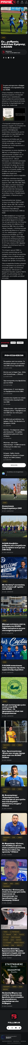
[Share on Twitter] (6, 58)
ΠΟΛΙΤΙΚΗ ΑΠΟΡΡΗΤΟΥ (7, 1041)
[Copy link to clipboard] (13, 58)
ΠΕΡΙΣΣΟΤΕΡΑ (14, 465)
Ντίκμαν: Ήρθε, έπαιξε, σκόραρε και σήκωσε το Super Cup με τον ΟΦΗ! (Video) (14, 455)
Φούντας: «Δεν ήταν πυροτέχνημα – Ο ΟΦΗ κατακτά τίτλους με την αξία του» (14, 445)
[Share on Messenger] (8, 58)
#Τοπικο (4, 345)
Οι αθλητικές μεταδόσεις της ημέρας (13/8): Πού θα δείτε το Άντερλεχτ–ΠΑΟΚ (14, 421)
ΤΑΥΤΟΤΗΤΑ (23, 1041)
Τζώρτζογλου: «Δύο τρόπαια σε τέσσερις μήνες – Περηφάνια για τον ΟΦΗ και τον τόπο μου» (15, 411)
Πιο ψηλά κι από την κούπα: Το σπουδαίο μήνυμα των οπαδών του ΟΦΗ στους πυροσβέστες (14, 363)
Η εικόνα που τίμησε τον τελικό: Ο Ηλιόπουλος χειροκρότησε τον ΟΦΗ (15, 400)
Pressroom (9, 51)
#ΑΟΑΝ (13, 342)
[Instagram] (12, 1028)
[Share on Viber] (11, 58)
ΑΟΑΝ (3, 37)
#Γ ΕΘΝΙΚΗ (20, 342)
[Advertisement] (14, 71)
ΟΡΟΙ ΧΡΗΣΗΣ (16, 1041)
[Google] (19, 1028)
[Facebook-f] (8, 1028)
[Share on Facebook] (3, 58)
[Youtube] (16, 1028)
